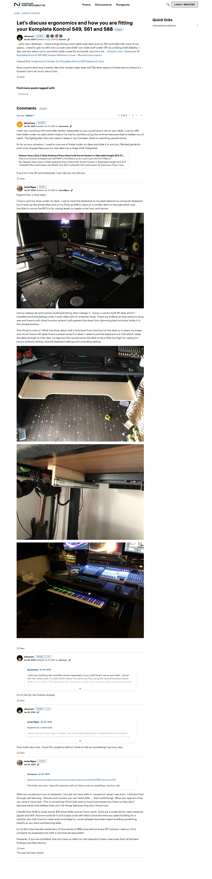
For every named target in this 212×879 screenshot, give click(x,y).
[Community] (29, 4)
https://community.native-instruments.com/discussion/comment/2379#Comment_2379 (71, 779)
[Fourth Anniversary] (57, 36)
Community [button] (23, 94)
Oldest (29, 115)
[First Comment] (61, 36)
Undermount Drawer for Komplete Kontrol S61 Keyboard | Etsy (67, 61)
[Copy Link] (68, 39)
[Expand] (80, 689)
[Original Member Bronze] (52, 36)
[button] (20, 38)
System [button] (62, 39)
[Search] (168, 4)
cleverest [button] (29, 36)
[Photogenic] (48, 36)
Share (21, 77)
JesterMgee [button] (30, 187)
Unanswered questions (175, 25)
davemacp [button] (29, 123)
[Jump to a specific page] (141, 115)
